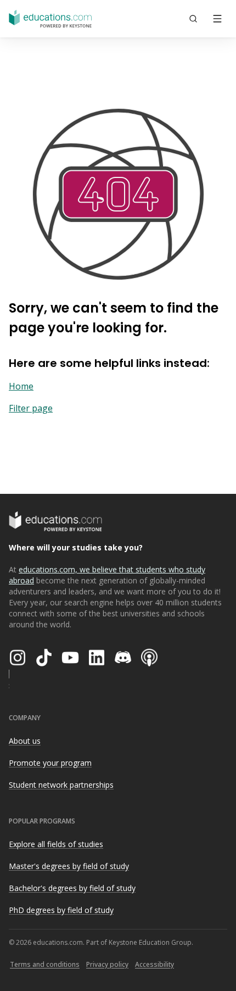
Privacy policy (107, 964)
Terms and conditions (45, 964)
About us (25, 741)
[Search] (193, 19)
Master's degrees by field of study (69, 866)
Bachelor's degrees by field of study (72, 888)
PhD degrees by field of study (61, 910)
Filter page (31, 408)
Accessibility (154, 964)
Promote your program (50, 763)
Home (21, 386)
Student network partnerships (61, 785)
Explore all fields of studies (56, 844)
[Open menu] (217, 19)
